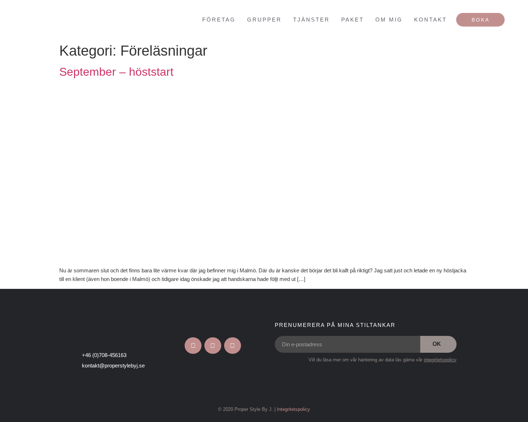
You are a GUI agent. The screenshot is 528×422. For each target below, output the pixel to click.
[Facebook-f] (193, 345)
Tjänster (311, 20)
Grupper (264, 20)
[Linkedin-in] (232, 345)
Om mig (389, 20)
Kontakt (430, 20)
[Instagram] (212, 345)
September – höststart (116, 71)
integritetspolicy (440, 359)
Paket (352, 20)
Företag (219, 20)
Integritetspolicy (293, 409)
